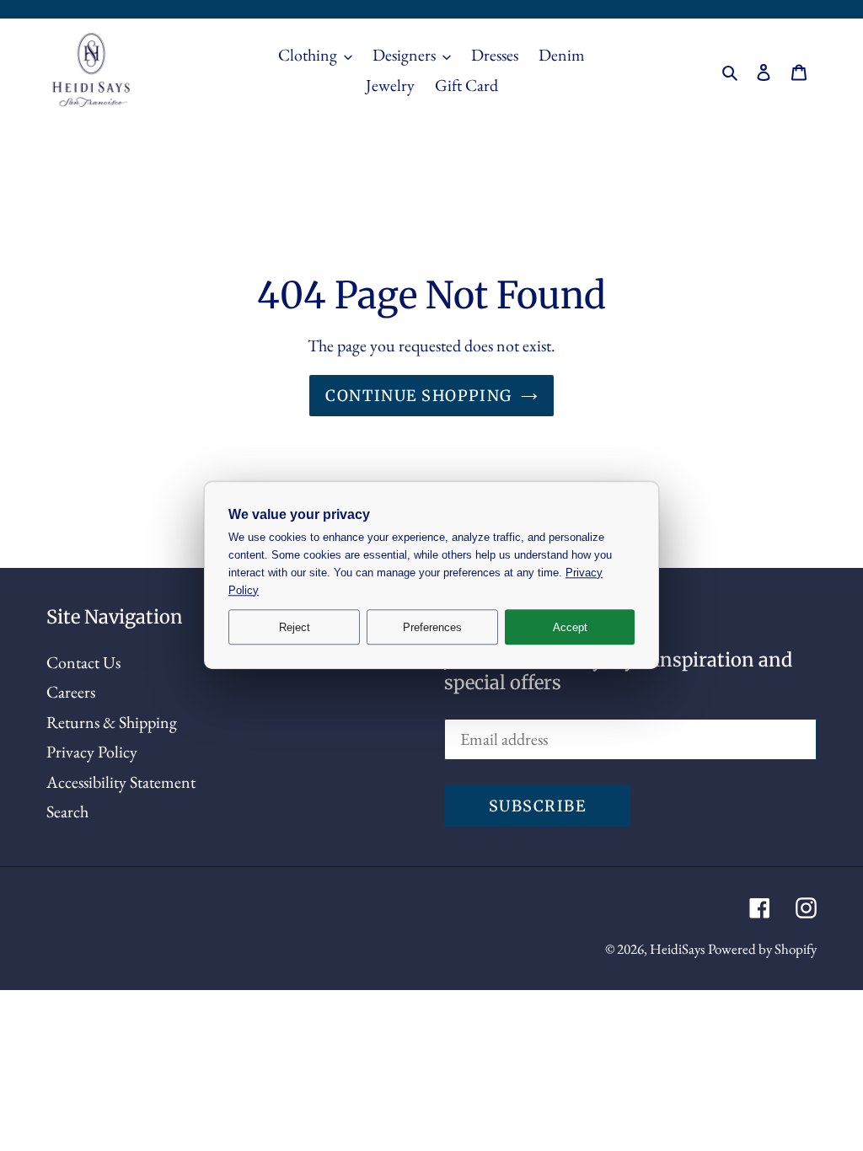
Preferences (432, 627)
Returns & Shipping (111, 722)
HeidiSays (677, 949)
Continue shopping (418, 395)
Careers (70, 692)
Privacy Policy (91, 752)
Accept (570, 627)
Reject (294, 627)
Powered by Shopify (762, 949)
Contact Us (83, 662)
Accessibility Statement (121, 782)
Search (67, 811)
